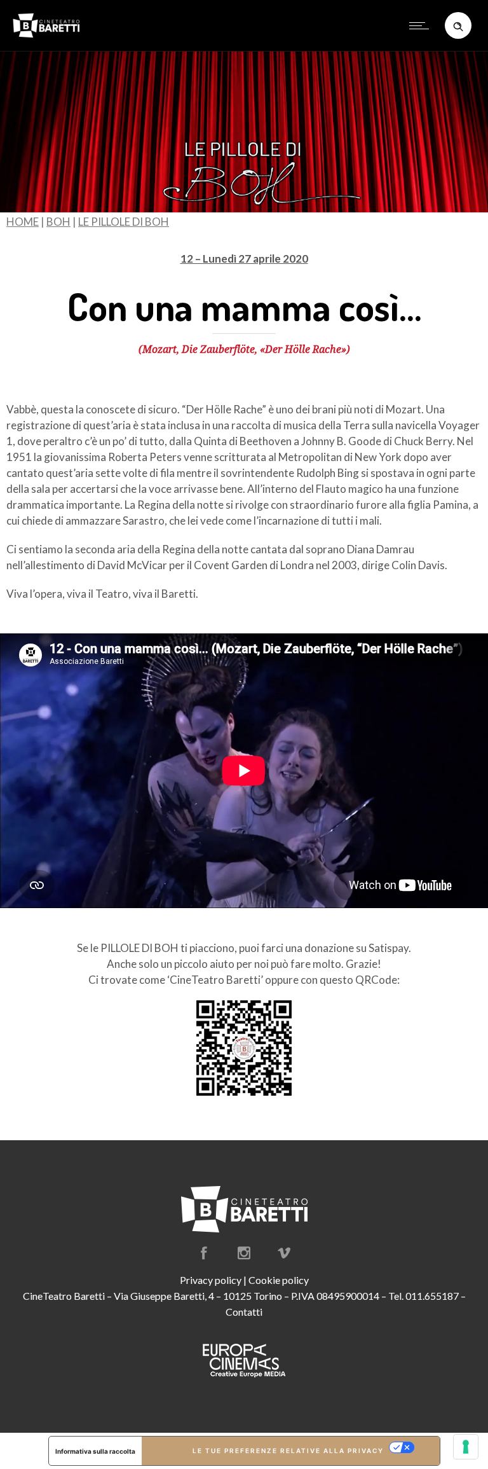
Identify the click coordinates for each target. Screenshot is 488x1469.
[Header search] (458, 24)
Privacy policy (210, 1280)
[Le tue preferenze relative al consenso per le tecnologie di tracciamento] (466, 1447)
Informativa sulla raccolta (95, 1451)
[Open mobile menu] (422, 25)
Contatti (244, 1312)
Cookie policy (278, 1280)
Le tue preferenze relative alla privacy (288, 1450)
